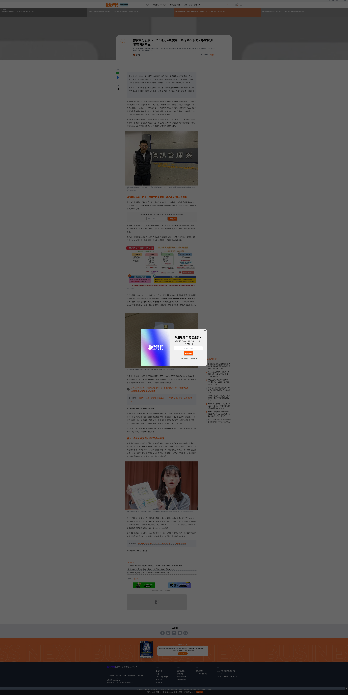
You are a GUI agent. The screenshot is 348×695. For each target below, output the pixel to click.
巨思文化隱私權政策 (191, 358)
